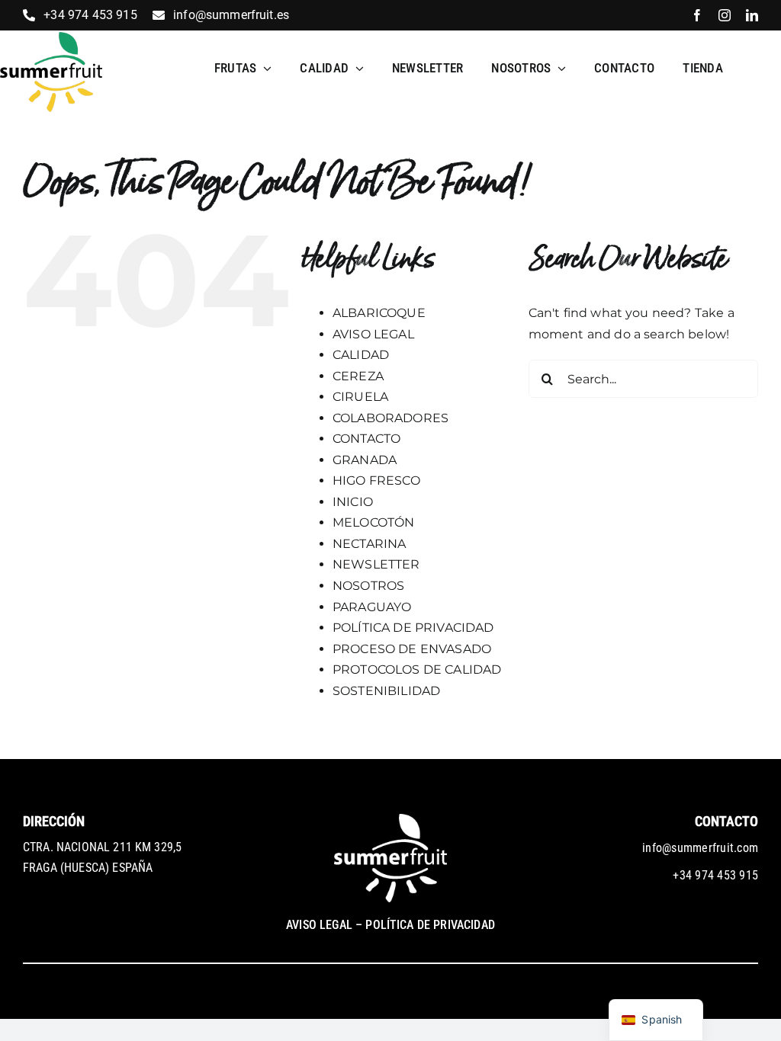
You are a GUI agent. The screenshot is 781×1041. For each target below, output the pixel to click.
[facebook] (697, 15)
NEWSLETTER (376, 564)
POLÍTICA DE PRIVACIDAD (413, 627)
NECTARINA (369, 544)
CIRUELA (360, 396)
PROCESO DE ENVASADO (412, 649)
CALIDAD (361, 355)
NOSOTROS (368, 585)
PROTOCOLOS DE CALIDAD (417, 669)
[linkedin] (752, 15)
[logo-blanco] (390, 819)
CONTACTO (366, 438)
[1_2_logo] (51, 37)
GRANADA (365, 460)
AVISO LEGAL (373, 334)
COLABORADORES (390, 418)
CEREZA (358, 376)
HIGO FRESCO (376, 480)
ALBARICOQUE (379, 313)
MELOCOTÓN (373, 522)
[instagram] (724, 15)
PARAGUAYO (372, 607)
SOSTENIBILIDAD (386, 691)
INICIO (353, 502)
